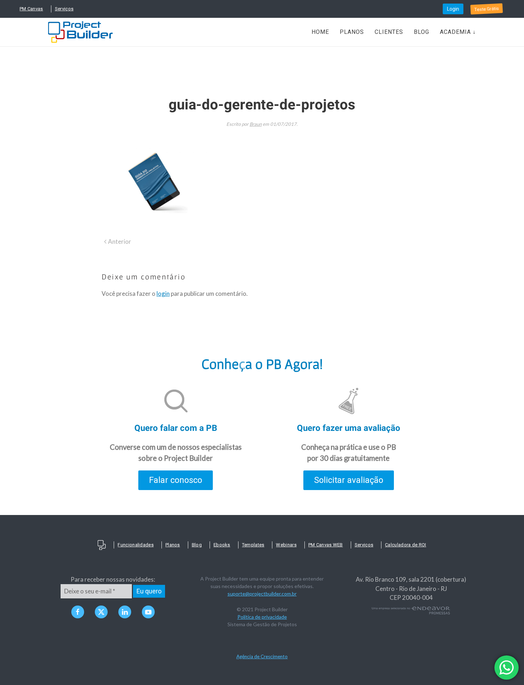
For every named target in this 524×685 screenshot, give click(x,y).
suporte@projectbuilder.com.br (262, 594)
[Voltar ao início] (80, 32)
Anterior (119, 241)
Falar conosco (175, 480)
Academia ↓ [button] (458, 32)
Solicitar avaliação (348, 480)
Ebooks (222, 544)
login (163, 293)
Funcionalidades (136, 544)
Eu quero (149, 591)
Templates (253, 544)
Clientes (389, 32)
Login (453, 9)
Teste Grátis (487, 9)
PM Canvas (31, 8)
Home (320, 32)
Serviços (64, 8)
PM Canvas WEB (325, 544)
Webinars (286, 544)
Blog (421, 32)
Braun (256, 124)
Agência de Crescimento (262, 656)
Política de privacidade (262, 617)
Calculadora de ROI (405, 544)
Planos (352, 32)
